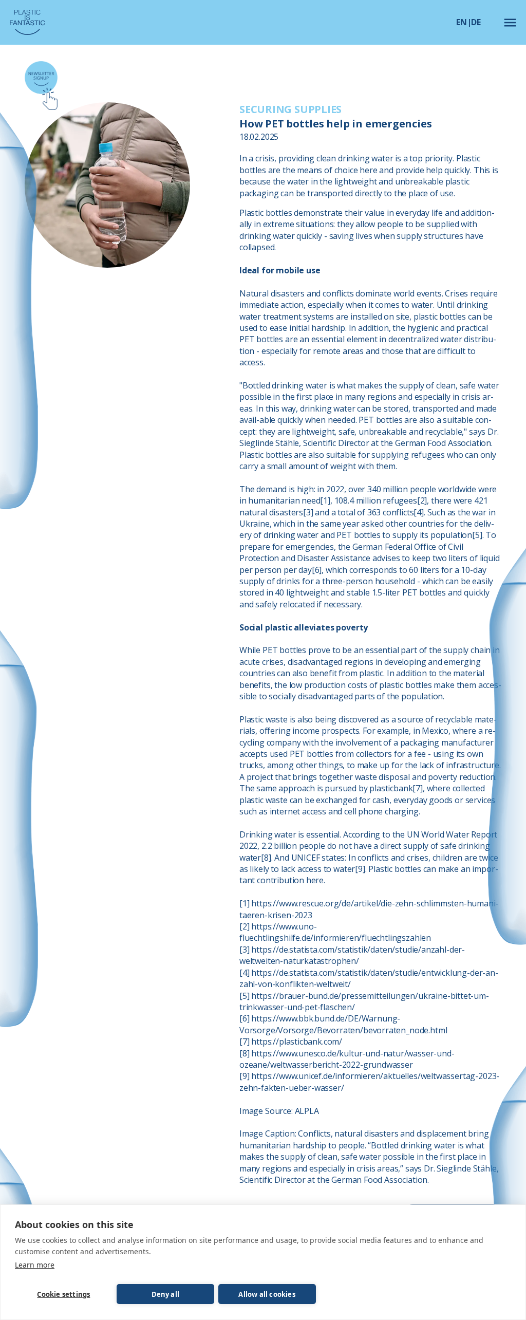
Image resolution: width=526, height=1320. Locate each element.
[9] (360, 869)
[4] (418, 512)
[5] (477, 535)
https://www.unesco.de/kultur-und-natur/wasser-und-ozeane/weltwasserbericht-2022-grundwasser (347, 1059)
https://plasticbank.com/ (296, 1041)
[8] (266, 857)
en (461, 22)
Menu (510, 22)
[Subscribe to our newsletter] (41, 85)
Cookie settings (63, 1294)
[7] (417, 788)
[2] (422, 500)
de (476, 22)
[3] (308, 512)
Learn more (34, 1265)
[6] (317, 569)
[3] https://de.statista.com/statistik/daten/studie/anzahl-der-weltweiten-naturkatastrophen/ (352, 955)
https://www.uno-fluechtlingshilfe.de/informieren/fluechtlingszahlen (335, 932)
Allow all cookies (266, 1294)
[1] (325, 500)
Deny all (166, 1294)
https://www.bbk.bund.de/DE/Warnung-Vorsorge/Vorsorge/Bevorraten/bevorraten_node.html (343, 1024)
